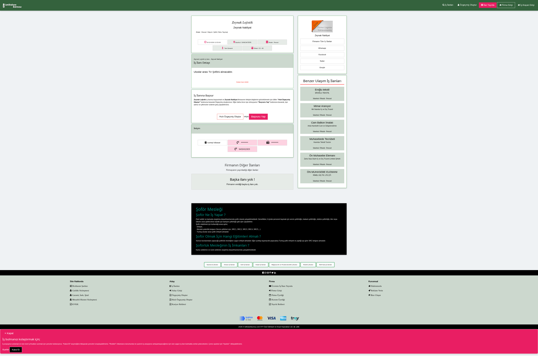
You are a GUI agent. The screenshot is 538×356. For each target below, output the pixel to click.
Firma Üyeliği (277, 295)
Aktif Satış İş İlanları (325, 264)
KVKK (75, 304)
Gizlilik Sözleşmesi (80, 290)
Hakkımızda (376, 286)
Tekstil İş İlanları (308, 264)
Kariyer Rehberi (178, 304)
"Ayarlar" (226, 344)
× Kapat (9, 333)
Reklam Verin (376, 290)
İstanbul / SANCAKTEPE (243, 42)
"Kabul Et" (66, 344)
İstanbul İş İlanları (212, 264)
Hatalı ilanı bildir (242, 82)
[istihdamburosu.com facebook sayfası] (263, 272)
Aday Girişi (176, 290)
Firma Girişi (507, 5)
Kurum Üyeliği (278, 300)
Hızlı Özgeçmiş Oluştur (181, 300)
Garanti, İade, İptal (80, 295)
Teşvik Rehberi (278, 304)
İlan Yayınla (488, 5)
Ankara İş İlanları (229, 264)
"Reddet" (112, 344)
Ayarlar (5, 349)
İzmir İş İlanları (245, 264)
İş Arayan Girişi (527, 5)
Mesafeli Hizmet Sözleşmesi (84, 300)
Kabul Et (16, 349)
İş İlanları (448, 5)
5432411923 (244, 149)
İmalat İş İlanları (261, 264)
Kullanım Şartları (80, 286)
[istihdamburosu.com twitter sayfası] (273, 272)
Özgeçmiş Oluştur (468, 5)
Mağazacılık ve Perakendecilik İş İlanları (284, 264)
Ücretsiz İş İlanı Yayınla (282, 286)
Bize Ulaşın (375, 295)
